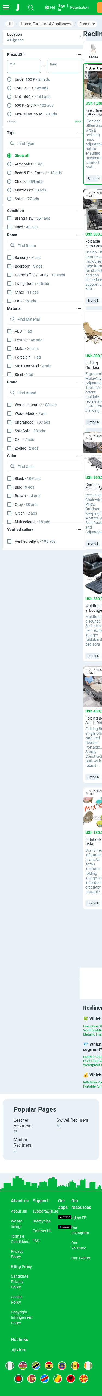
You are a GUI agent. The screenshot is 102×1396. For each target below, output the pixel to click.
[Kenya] (22, 1365)
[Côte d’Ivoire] (88, 1365)
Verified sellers (35, 541)
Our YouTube (78, 1245)
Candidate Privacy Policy (19, 1281)
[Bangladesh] (18, 1378)
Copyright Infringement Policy (22, 1317)
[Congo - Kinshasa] (44, 1378)
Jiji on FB (78, 1218)
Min (12, 64)
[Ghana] (49, 1365)
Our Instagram (80, 1230)
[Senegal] (75, 1365)
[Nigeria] (9, 1365)
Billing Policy (21, 1266)
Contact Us (42, 1231)
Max (53, 64)
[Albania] (70, 1378)
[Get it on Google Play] (64, 1227)
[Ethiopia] (62, 1365)
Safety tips (42, 1221)
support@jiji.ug (45, 1211)
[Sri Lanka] (31, 1378)
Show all (22, 155)
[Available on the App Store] (64, 1218)
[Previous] (79, 978)
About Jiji (19, 1211)
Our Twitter (80, 1258)
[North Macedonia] (83, 1378)
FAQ (36, 1240)
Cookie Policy (16, 1299)
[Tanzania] (36, 1365)
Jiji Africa (18, 1350)
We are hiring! (16, 1224)
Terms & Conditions (20, 1239)
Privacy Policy (17, 1254)
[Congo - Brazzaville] (57, 1378)
